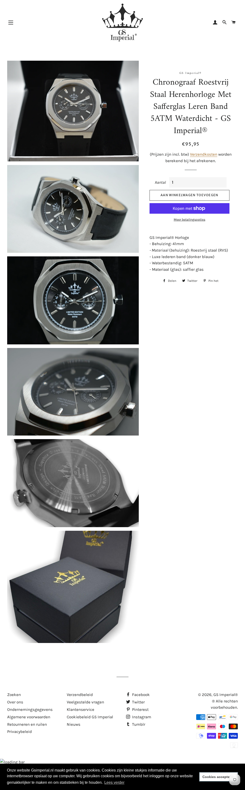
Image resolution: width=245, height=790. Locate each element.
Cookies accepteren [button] (218, 777)
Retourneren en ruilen (27, 724)
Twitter (138, 702)
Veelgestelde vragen (85, 702)
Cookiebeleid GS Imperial (90, 716)
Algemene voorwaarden (28, 716)
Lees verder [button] (114, 782)
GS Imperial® (225, 694)
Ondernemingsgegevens (30, 709)
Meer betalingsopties (189, 220)
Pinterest (140, 709)
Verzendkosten (203, 154)
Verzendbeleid (80, 694)
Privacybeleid (19, 731)
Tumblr (138, 724)
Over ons (15, 702)
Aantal (160, 182)
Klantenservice (80, 709)
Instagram (141, 716)
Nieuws (73, 724)
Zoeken (14, 694)
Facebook (140, 694)
